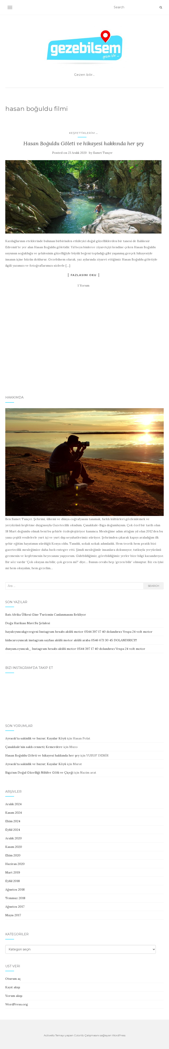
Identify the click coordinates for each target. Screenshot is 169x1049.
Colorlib (79, 1035)
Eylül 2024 (12, 830)
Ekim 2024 (12, 821)
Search (153, 585)
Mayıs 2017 (13, 915)
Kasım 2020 (13, 847)
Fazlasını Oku (83, 275)
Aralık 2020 (13, 838)
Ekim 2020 (12, 855)
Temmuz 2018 (15, 898)
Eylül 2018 (12, 881)
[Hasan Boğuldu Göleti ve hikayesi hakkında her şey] (83, 197)
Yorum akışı (13, 996)
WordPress (118, 1035)
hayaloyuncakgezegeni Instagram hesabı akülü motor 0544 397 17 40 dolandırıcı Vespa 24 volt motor (78, 632)
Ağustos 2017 (14, 907)
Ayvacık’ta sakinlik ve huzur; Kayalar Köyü (35, 738)
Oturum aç (13, 979)
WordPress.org (16, 1004)
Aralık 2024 (13, 804)
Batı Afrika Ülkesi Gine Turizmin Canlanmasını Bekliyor (45, 615)
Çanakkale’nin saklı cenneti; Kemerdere (33, 747)
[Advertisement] (84, 354)
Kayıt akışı (12, 987)
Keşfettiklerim (82, 133)
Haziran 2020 (15, 864)
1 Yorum (83, 285)
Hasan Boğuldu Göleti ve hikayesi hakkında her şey (83, 143)
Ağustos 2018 (15, 889)
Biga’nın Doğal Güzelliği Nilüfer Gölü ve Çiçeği (39, 772)
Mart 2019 (12, 872)
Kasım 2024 (13, 813)
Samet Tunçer (102, 153)
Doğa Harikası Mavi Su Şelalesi (27, 623)
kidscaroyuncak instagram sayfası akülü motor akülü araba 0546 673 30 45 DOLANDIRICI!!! (71, 640)
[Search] (161, 7)
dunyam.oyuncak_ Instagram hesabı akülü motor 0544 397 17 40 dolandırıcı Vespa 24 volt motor (75, 649)
